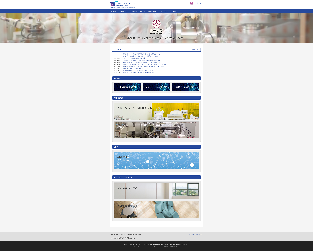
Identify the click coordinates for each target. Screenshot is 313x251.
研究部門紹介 (124, 11)
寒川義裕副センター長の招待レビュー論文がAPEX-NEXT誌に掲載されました (142, 60)
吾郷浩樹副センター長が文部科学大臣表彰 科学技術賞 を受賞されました (141, 54)
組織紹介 (113, 11)
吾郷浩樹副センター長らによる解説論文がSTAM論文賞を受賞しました (141, 72)
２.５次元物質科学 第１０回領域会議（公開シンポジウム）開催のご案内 (141, 62)
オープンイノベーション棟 (168, 11)
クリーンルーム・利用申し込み (134, 108)
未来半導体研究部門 (128, 87)
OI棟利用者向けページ (129, 206)
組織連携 (122, 157)
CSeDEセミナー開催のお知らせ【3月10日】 (134, 58)
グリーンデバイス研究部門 (156, 87)
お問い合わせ (198, 234)
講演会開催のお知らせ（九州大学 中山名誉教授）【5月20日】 (139, 70)
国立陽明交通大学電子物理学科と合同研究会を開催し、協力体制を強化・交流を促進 (144, 64)
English (201, 3)
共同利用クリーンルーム (138, 11)
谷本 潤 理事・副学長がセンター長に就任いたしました (137, 68)
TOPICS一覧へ (195, 49)
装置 (119, 126)
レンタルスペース (127, 187)
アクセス (191, 234)
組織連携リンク (153, 11)
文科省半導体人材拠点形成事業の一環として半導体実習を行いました (140, 56)
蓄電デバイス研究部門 (185, 87)
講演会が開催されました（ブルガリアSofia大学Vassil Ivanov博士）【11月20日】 (143, 66)
